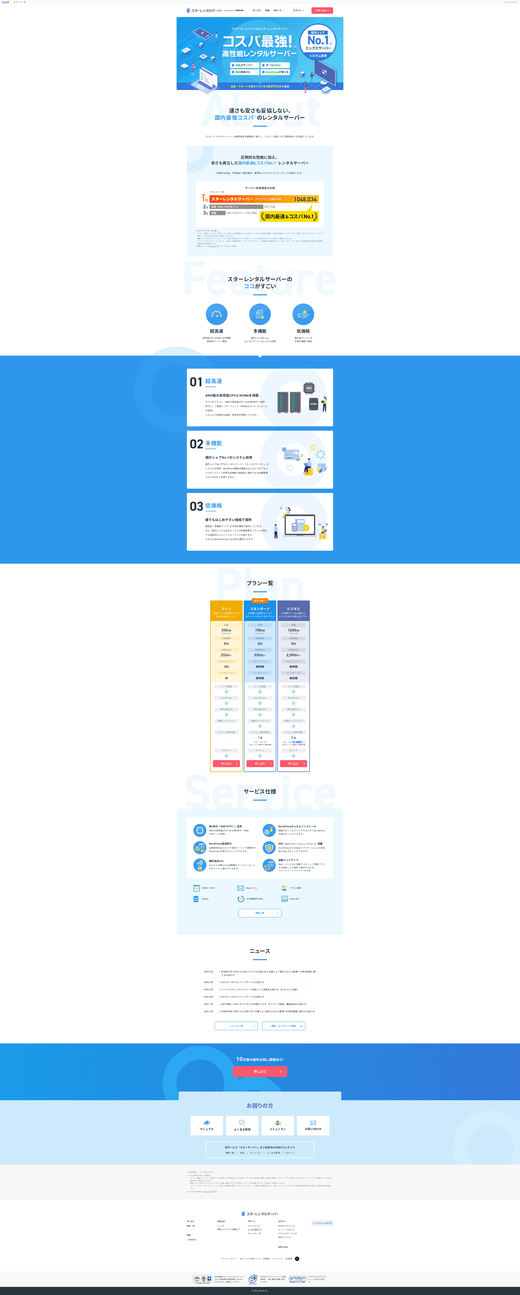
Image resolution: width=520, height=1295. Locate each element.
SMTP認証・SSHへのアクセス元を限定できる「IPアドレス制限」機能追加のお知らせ (263, 1004)
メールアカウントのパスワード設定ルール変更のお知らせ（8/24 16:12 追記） (260, 989)
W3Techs (213, 246)
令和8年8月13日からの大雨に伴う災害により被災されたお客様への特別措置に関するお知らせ (268, 1011)
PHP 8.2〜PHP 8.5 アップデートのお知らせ (242, 982)
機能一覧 (260, 913)
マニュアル (255, 1153)
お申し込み (321, 10)
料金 (267, 10)
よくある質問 (273, 1153)
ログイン (290, 1153)
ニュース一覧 (236, 1026)
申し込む (226, 763)
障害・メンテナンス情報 (283, 1026)
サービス (257, 10)
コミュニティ (512, 2)
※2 (267, 338)
